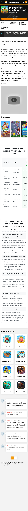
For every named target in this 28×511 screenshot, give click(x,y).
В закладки (15, 18)
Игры (20, 23)
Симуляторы (22, 24)
